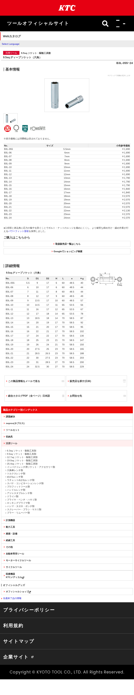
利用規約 (13, 625)
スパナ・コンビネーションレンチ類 (25, 483)
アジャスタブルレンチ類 (19, 493)
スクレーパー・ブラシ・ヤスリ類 (24, 509)
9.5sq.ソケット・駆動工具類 (21, 454)
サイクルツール (14, 567)
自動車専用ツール (15, 553)
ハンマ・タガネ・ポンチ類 (20, 506)
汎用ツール (11, 443)
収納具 (9, 436)
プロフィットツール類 (18, 486)
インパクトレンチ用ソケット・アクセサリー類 (31, 467)
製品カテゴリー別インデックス (20, 409)
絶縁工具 (10, 540)
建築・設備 (11, 533)
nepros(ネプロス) (15, 423)
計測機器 (10, 520)
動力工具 (10, 527)
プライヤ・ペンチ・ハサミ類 (22, 499)
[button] (120, 23)
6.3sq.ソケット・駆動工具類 (21, 450)
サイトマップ (18, 641)
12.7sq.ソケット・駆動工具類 (22, 457)
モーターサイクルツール (18, 560)
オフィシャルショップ (17, 591)
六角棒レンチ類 (15, 470)
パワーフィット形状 (18, 231)
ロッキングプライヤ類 (18, 503)
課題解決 (10, 416)
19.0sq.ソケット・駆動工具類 (22, 460)
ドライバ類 (12, 496)
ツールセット (13, 430)
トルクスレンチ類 (16, 473)
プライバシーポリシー (29, 609)
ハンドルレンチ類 (16, 490)
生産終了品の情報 (12, 598)
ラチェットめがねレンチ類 (20, 480)
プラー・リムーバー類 (18, 512)
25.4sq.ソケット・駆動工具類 (22, 463)
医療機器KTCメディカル (14, 575)
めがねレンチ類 (15, 476)
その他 (9, 547)
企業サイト (16, 656)
